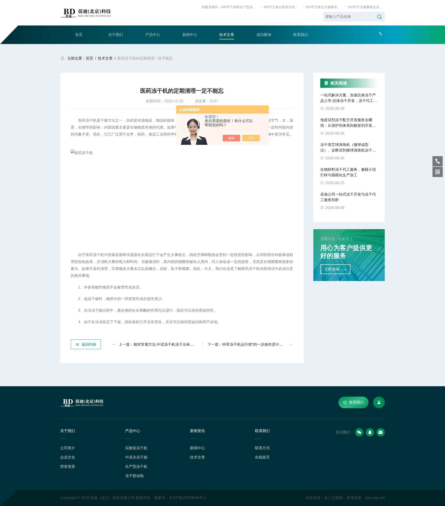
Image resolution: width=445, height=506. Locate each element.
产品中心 (152, 35)
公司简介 (67, 448)
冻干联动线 (134, 476)
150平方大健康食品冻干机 (366, 7)
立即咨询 (331, 269)
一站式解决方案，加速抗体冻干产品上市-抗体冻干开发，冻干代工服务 (348, 98)
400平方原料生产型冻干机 (239, 7)
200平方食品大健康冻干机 (324, 7)
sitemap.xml (375, 498)
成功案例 (263, 35)
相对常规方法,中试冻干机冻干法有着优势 (167, 344)
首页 (79, 35)
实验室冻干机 (136, 448)
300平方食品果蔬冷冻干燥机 (281, 7)
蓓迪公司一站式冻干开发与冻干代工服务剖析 (348, 197)
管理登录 (353, 498)
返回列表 (89, 344)
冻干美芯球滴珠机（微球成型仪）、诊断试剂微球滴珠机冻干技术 (348, 148)
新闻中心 (189, 35)
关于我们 (115, 35)
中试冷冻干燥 (136, 457)
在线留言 (262, 457)
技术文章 (226, 35)
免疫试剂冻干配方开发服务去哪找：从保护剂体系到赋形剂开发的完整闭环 (348, 123)
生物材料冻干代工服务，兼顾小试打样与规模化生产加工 (348, 172)
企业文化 (67, 457)
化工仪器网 (333, 498)
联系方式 (262, 448)
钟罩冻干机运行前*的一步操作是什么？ (254, 344)
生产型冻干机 (136, 466)
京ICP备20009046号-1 (187, 498)
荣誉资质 (67, 466)
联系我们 (300, 35)
